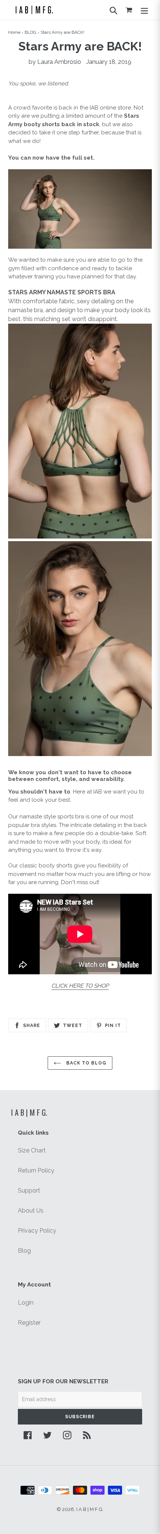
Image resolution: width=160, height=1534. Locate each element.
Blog (24, 1250)
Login (25, 1302)
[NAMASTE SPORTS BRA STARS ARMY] (80, 209)
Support (29, 1190)
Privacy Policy (37, 1230)
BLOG (30, 32)
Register (29, 1322)
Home (14, 32)
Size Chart (32, 1150)
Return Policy (36, 1170)
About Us (31, 1210)
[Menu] (144, 9)
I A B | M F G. (29, 1112)
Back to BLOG (85, 1063)
